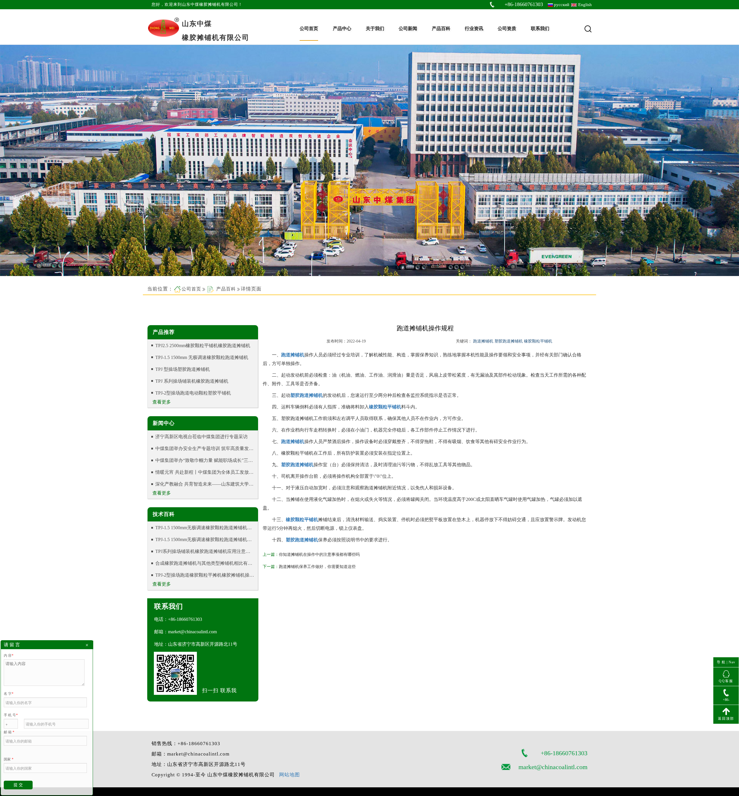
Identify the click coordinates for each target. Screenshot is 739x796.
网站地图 (289, 775)
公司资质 (507, 28)
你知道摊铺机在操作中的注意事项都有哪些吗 (319, 554)
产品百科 (441, 28)
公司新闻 (408, 28)
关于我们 (375, 28)
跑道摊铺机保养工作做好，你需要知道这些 (317, 566)
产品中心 (342, 28)
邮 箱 (9, 732)
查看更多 (161, 401)
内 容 (8, 656)
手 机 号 (11, 715)
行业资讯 (474, 28)
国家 (8, 759)
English (585, 4)
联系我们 (540, 28)
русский (561, 4)
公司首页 (309, 28)
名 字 (8, 694)
